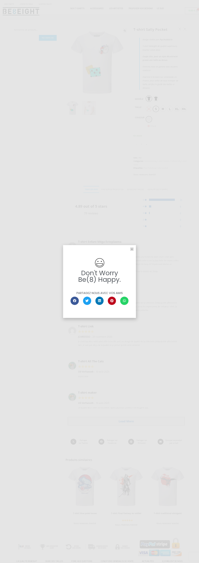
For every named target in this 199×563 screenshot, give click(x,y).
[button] (132, 249)
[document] (99, 281)
